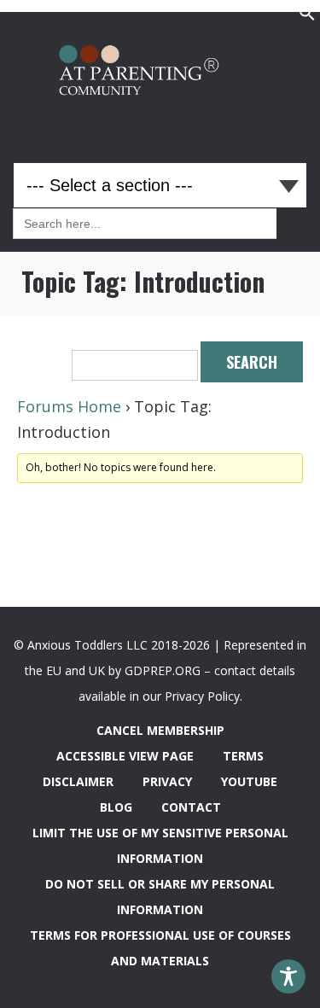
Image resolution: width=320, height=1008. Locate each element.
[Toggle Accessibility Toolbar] (288, 976)
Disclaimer (78, 781)
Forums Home (69, 406)
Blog (116, 807)
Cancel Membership (160, 730)
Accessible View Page (125, 756)
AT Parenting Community (160, 74)
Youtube (249, 781)
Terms (243, 756)
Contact (191, 807)
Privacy (167, 781)
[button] (307, 17)
